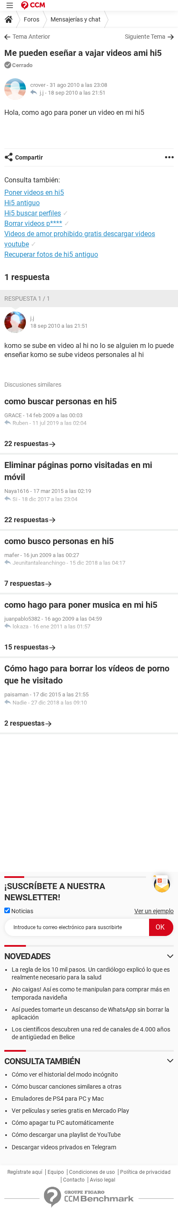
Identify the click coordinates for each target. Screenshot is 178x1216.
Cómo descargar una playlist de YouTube (66, 1134)
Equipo (56, 1172)
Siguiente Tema (145, 36)
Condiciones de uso (92, 1172)
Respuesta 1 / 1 (27, 298)
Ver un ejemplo (154, 911)
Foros (31, 19)
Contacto (74, 1180)
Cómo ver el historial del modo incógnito (65, 1074)
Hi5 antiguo (22, 203)
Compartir (29, 157)
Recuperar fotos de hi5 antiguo (51, 254)
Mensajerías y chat (76, 19)
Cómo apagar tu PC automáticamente (63, 1122)
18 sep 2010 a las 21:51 (76, 92)
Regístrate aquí (24, 1172)
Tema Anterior (31, 36)
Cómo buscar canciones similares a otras (66, 1086)
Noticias (21, 911)
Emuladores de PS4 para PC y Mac (58, 1098)
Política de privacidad (145, 1172)
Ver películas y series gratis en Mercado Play (70, 1110)
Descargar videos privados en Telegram (64, 1147)
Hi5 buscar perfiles (32, 213)
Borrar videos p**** (33, 223)
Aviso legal (102, 1180)
